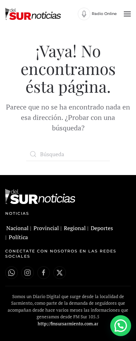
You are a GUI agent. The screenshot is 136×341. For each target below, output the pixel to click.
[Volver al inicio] (34, 14)
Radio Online (104, 13)
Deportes (102, 228)
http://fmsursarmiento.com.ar (68, 323)
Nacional (17, 228)
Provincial (46, 228)
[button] (127, 14)
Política (18, 237)
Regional (75, 228)
